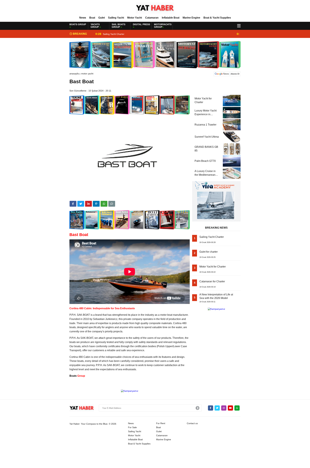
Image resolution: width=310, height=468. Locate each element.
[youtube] (230, 408)
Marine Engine (191, 17)
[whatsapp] (237, 408)
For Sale (132, 427)
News (82, 17)
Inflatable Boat (170, 17)
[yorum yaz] (111, 204)
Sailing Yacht (116, 17)
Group (77, 375)
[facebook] (73, 204)
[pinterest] (96, 204)
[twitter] (80, 204)
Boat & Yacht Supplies (217, 17)
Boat (92, 17)
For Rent (160, 423)
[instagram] (223, 408)
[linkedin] (88, 204)
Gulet (101, 17)
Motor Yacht (134, 17)
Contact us (192, 423)
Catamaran (152, 17)
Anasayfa (74, 73)
